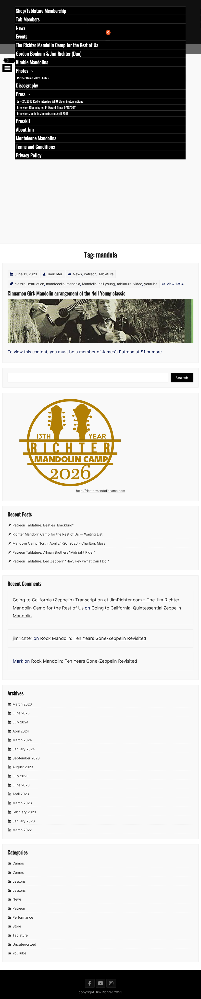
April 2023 (21, 794)
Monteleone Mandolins (36, 138)
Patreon (90, 274)
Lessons (19, 881)
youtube (150, 284)
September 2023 (26, 758)
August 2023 (23, 767)
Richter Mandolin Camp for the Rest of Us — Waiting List (57, 534)
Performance (23, 917)
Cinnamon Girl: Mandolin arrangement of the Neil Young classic (67, 293)
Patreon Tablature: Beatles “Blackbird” (43, 525)
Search (182, 378)
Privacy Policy (28, 155)
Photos (22, 70)
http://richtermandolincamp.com (100, 491)
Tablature (105, 274)
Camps (18, 863)
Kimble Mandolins (32, 62)
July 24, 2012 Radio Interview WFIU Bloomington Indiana (50, 101)
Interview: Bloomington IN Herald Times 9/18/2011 (46, 107)
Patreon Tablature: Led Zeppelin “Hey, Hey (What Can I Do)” (61, 561)
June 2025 (21, 713)
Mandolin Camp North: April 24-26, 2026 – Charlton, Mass (59, 543)
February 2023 (24, 812)
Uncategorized (24, 944)
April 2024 (21, 731)
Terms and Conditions (35, 146)
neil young (107, 284)
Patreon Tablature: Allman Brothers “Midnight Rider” (54, 552)
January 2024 (24, 749)
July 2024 (20, 722)
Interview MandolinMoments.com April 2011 (42, 113)
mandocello (55, 284)
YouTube (19, 953)
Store (17, 926)
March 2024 (22, 740)
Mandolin (89, 284)
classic (20, 284)
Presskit (23, 120)
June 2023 (21, 785)
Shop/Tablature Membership (41, 10)
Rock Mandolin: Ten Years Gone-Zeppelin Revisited (93, 638)
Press (20, 93)
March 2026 (22, 704)
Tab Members (27, 19)
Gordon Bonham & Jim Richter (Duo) (48, 53)
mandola (73, 284)
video (137, 284)
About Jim (25, 129)
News (20, 27)
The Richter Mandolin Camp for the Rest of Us (57, 45)
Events (21, 36)
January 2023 (24, 821)
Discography (27, 85)
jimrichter (55, 274)
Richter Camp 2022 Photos (33, 77)
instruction (35, 284)
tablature (124, 284)
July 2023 (20, 776)
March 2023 (22, 803)
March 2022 (22, 830)
